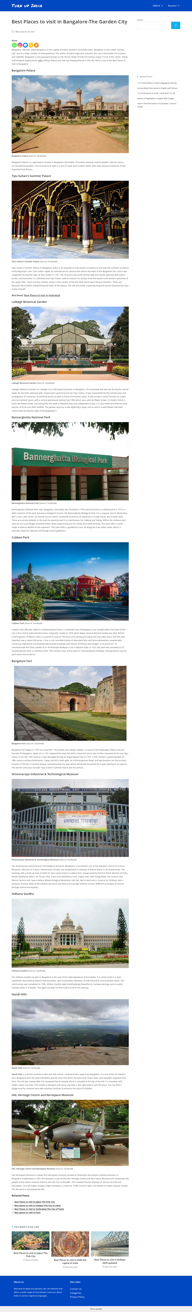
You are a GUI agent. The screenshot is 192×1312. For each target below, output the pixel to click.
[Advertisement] (158, 52)
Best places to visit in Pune (27, 1212)
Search (140, 20)
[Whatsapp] (14, 45)
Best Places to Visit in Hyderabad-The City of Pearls (39, 1209)
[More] (36, 45)
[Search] (175, 25)
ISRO (40, 60)
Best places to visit (25, 31)
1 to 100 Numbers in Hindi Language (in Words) (157, 83)
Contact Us (76, 1288)
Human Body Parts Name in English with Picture (157, 88)
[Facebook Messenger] (25, 45)
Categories (75, 1293)
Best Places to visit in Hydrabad (42, 295)
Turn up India (27, 6)
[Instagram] (19, 45)
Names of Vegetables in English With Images (155, 98)
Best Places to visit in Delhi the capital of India (70, 1261)
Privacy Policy (77, 1296)
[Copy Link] (30, 45)
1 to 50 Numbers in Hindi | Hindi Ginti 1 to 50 (156, 93)
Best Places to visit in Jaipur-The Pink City (34, 1201)
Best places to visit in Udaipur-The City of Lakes (37, 1205)
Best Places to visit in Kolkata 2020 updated (109, 1261)
